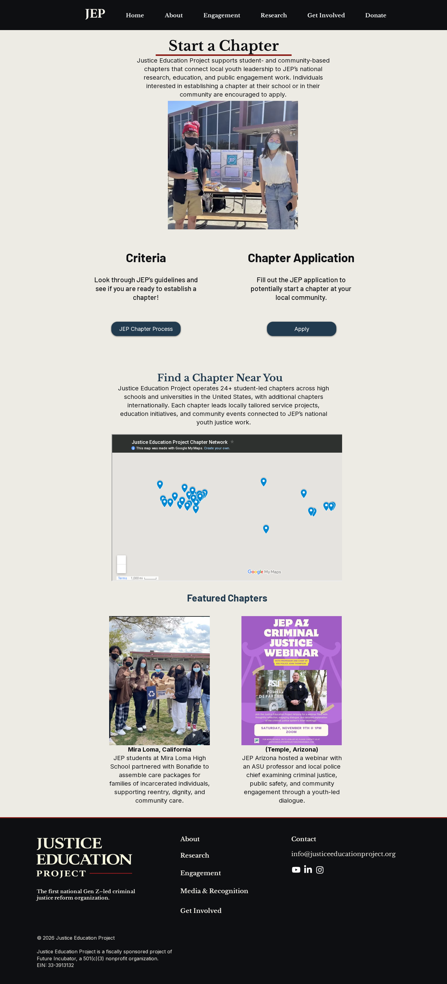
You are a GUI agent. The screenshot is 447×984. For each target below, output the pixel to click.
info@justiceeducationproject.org (343, 854)
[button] (173, 15)
